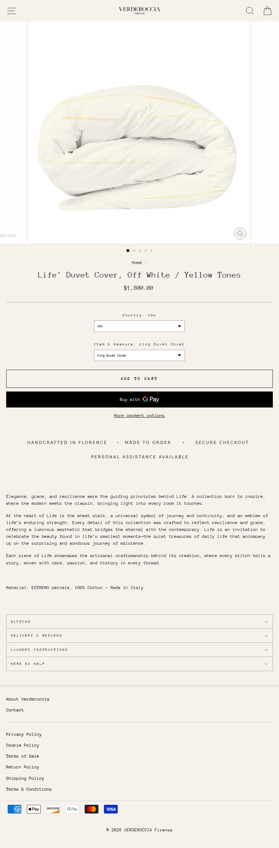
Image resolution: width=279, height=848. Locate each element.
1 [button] (128, 251)
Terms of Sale (22, 756)
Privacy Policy (24, 734)
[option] (139, 132)
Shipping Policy (25, 778)
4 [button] (146, 251)
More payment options (139, 415)
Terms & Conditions (29, 789)
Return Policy (22, 767)
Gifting (21, 622)
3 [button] (140, 251)
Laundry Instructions (39, 650)
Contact (15, 710)
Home (137, 262)
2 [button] (135, 251)
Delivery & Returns (36, 635)
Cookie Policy (22, 745)
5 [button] (152, 251)
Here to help (28, 664)
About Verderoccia (27, 699)
